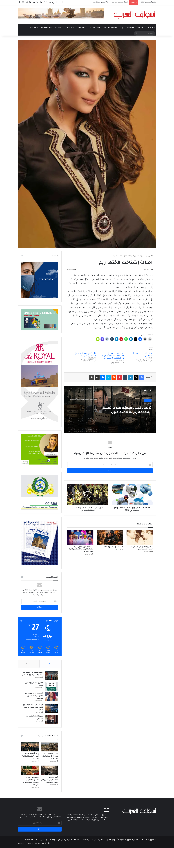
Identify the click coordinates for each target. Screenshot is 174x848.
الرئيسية (151, 28)
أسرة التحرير (29, 843)
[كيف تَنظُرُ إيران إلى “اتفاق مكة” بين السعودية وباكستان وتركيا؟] (30, 770)
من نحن (37, 843)
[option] (110, 409)
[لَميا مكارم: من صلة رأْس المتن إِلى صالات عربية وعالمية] (51, 696)
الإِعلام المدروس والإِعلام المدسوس (132, 410)
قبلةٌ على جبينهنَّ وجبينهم (113, 547)
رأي (123, 28)
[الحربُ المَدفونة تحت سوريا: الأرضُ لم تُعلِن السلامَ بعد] (49, 746)
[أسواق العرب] (134, 14)
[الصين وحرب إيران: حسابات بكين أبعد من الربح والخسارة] (51, 675)
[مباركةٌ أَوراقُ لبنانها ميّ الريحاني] (51, 719)
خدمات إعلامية (46, 28)
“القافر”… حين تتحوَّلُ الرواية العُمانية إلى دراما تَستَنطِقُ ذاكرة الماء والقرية (81, 549)
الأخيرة (28, 663)
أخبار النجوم (133, 256)
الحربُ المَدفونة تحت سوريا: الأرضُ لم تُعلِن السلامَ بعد (50, 756)
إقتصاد (131, 28)
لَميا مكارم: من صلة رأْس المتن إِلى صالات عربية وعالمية (34, 696)
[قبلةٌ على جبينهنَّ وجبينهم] (110, 537)
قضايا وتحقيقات (110, 28)
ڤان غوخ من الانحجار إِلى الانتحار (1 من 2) (84, 354)
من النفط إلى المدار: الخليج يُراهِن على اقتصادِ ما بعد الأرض (33, 707)
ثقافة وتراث (95, 28)
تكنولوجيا (70, 28)
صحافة (147, 400)
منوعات (59, 28)
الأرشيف (35, 28)
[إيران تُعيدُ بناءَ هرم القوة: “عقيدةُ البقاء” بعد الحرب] (30, 746)
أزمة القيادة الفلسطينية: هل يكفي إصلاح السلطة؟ (49, 780)
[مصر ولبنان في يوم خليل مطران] (51, 686)
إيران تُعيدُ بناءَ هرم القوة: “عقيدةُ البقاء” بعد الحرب (30, 756)
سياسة (142, 28)
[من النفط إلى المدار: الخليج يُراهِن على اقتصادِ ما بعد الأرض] (51, 708)
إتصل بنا (21, 843)
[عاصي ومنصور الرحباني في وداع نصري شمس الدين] (140, 537)
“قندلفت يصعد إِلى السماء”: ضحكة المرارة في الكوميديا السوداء (113, 355)
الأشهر (50, 663)
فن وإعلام (82, 28)
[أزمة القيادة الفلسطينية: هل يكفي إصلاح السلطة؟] (49, 770)
